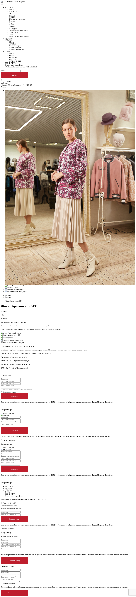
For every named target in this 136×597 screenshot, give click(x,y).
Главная (8, 295)
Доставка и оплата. (8, 406)
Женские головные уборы (18, 30)
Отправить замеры (14, 593)
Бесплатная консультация (42, 353)
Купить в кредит (18, 343)
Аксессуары (13, 32)
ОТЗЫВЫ (13, 57)
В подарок (13, 28)
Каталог (8, 297)
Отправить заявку (14, 519)
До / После (9, 38)
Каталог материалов (16, 50)
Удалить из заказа (7, 322)
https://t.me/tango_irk (23, 364)
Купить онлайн (6, 343)
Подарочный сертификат (14, 65)
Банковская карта (9, 392)
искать (14, 75)
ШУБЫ (12, 17)
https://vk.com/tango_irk (20, 368)
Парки (11, 23)
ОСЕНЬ (12, 15)
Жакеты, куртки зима (17, 19)
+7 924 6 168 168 (31, 67)
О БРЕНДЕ (13, 59)
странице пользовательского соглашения (113, 555)
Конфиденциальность (9, 505)
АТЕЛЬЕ (8, 40)
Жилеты (12, 27)
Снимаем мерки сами (25, 353)
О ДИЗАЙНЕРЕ (15, 61)
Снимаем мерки (15, 46)
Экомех (12, 21)
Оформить (14, 396)
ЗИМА (11, 13)
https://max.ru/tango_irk (21, 361)
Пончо (11, 25)
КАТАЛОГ (9, 7)
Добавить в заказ (19, 322)
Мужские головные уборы (19, 36)
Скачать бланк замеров (9, 353)
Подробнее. (109, 402)
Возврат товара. (6, 410)
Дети (11, 34)
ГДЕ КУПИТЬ (10, 63)
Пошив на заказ (15, 48)
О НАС (7, 51)
